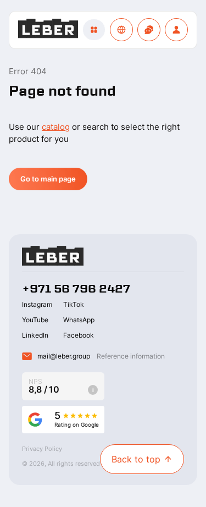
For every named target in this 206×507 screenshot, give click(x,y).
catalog (56, 127)
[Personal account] (176, 29)
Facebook (78, 335)
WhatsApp (78, 320)
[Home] (48, 30)
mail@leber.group (63, 356)
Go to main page (48, 178)
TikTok (73, 304)
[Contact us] (148, 29)
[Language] (121, 29)
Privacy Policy (42, 449)
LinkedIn (35, 335)
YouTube (35, 320)
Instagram (37, 304)
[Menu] (93, 30)
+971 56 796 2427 (76, 288)
